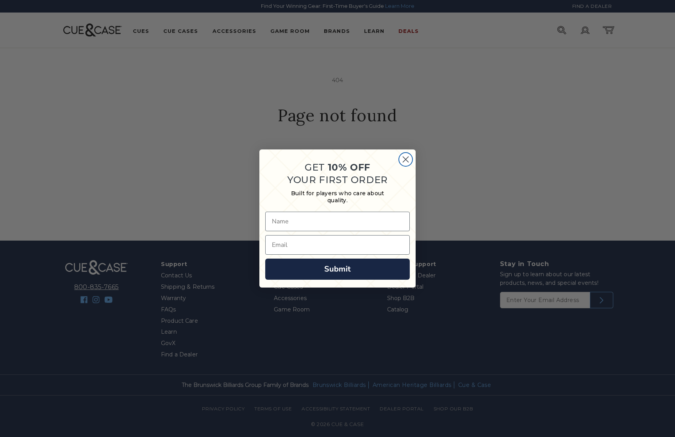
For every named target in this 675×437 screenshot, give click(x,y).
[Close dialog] (405, 159)
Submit (337, 269)
